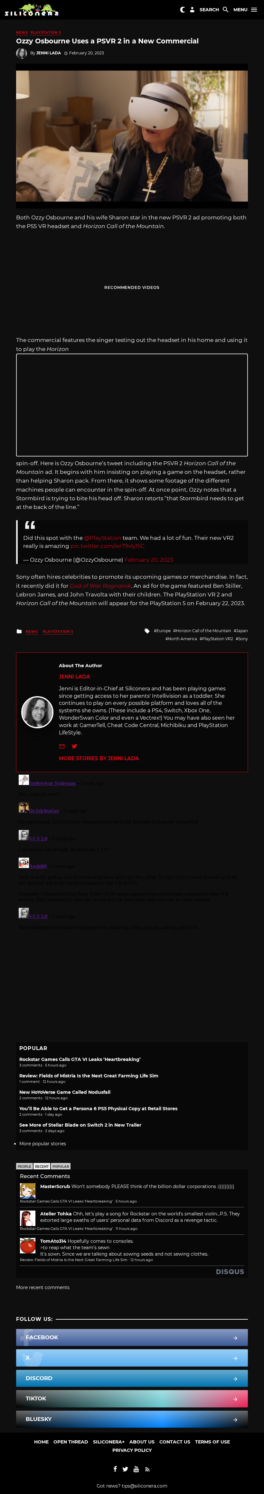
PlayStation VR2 (217, 638)
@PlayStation (102, 538)
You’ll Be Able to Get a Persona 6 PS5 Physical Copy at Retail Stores (98, 1108)
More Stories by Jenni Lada (99, 758)
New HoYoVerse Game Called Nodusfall (64, 1092)
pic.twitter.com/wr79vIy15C (108, 546)
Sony (243, 638)
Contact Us (174, 1442)
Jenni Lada (48, 53)
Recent (42, 1167)
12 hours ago (141, 1260)
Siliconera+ (109, 1442)
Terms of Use (212, 1442)
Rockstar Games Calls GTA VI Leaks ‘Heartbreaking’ (80, 1059)
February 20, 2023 (149, 560)
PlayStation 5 (46, 33)
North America (182, 638)
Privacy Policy (132, 1450)
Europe (163, 630)
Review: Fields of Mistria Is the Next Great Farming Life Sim (88, 1076)
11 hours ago (126, 1228)
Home (41, 1442)
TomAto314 (53, 1241)
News (22, 33)
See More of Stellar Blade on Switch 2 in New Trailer (80, 1125)
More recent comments (43, 1287)
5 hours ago (126, 1201)
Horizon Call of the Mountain (203, 630)
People (24, 1167)
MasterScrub (55, 1186)
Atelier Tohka (56, 1214)
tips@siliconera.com (144, 1486)
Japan (242, 630)
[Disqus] (132, 852)
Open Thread (70, 1442)
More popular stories (42, 1144)
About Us (142, 1442)
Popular (60, 1167)
